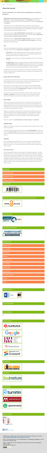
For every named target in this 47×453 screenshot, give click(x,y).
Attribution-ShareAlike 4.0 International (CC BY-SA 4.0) (18, 437)
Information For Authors (8, 176)
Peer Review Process (7, 260)
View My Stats (11, 430)
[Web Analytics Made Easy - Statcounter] (5, 430)
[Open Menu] (2, 1)
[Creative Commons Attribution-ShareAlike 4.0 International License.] (5, 447)
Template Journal (6, 245)
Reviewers (5, 256)
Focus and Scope (6, 263)
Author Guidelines (7, 249)
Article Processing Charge (8, 274)
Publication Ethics (7, 267)
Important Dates (6, 271)
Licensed (5, 278)
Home (3, 4)
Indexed (4, 282)
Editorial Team (6, 252)
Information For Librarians (8, 180)
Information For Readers (8, 172)
